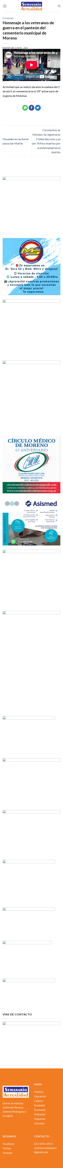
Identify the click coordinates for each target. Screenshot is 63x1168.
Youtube (7, 1152)
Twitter (7, 1148)
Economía (40, 1109)
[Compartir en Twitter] (38, 108)
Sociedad (8, 18)
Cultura (38, 1100)
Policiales (40, 1114)
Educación (40, 1096)
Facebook (8, 1143)
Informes (39, 1123)
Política (38, 1091)
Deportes (39, 1118)
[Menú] (5, 6)
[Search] (59, 6)
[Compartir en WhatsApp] (25, 108)
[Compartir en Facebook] (31, 108)
